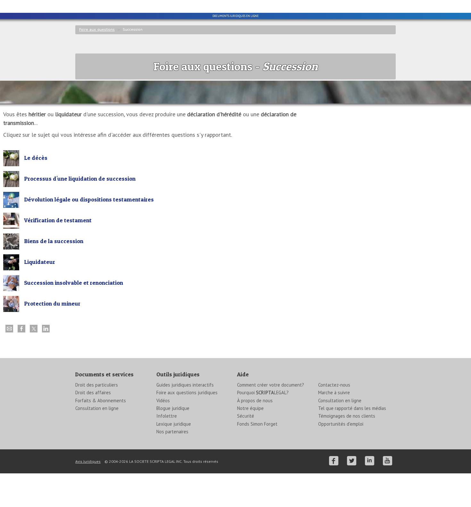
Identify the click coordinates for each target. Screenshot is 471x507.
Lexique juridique (173, 424)
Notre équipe (250, 408)
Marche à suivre (334, 392)
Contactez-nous (334, 385)
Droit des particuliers (96, 385)
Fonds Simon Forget (257, 424)
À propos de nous (255, 400)
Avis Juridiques (88, 461)
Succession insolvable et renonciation (73, 282)
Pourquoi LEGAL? (263, 392)
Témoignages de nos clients (346, 416)
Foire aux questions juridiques (187, 392)
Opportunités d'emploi (340, 424)
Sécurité (245, 416)
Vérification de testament (58, 220)
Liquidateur (39, 261)
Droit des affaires (93, 392)
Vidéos (163, 400)
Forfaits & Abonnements (100, 400)
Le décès (35, 157)
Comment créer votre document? (270, 385)
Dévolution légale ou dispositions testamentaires (89, 199)
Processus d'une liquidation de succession (80, 178)
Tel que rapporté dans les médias (352, 408)
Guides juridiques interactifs (185, 385)
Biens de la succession (53, 241)
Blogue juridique (172, 408)
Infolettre (166, 416)
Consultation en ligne (97, 408)
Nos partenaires (172, 432)
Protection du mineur (52, 303)
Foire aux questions (97, 30)
